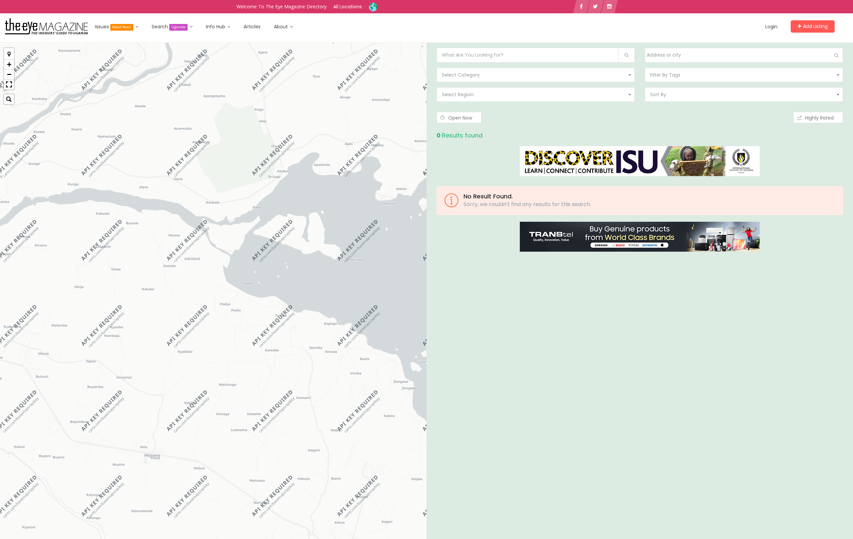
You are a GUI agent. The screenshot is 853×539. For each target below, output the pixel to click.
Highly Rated (820, 118)
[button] (9, 85)
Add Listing (815, 26)
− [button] (9, 74)
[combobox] (535, 75)
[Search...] (9, 99)
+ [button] (9, 64)
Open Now (460, 118)
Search (169, 26)
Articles (252, 26)
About (281, 26)
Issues (113, 26)
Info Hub (216, 26)
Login (771, 26)
